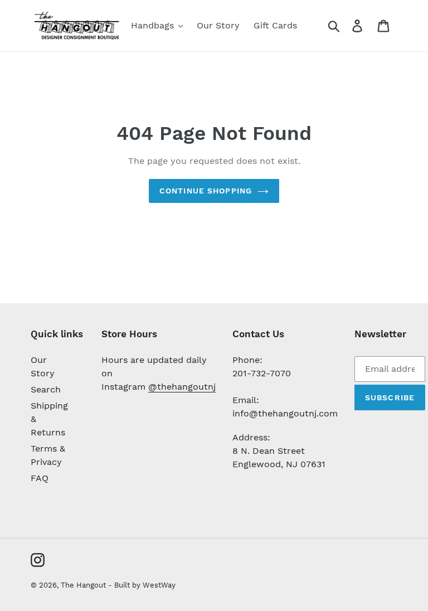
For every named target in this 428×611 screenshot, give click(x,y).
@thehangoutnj (182, 386)
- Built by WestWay (142, 585)
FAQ (39, 478)
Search (46, 389)
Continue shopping (205, 190)
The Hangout (84, 585)
